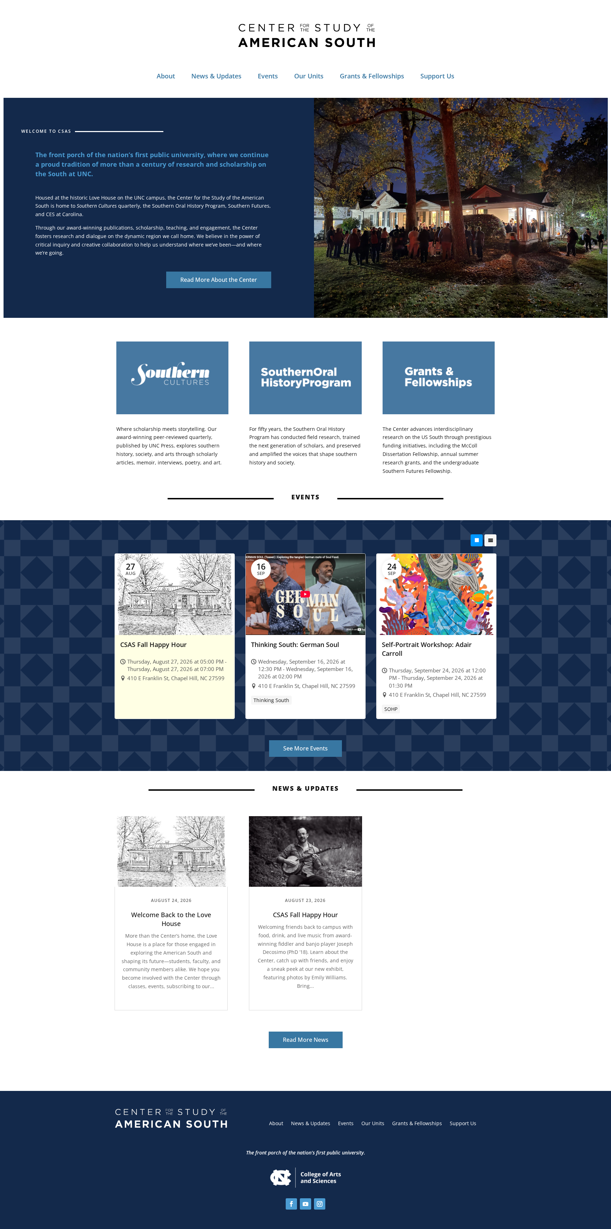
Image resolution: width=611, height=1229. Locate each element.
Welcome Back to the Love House (171, 919)
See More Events (305, 748)
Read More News (305, 1040)
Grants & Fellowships (372, 76)
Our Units (309, 76)
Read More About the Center (218, 280)
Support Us (437, 76)
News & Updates (216, 76)
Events (268, 76)
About (166, 76)
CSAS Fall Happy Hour (305, 914)
